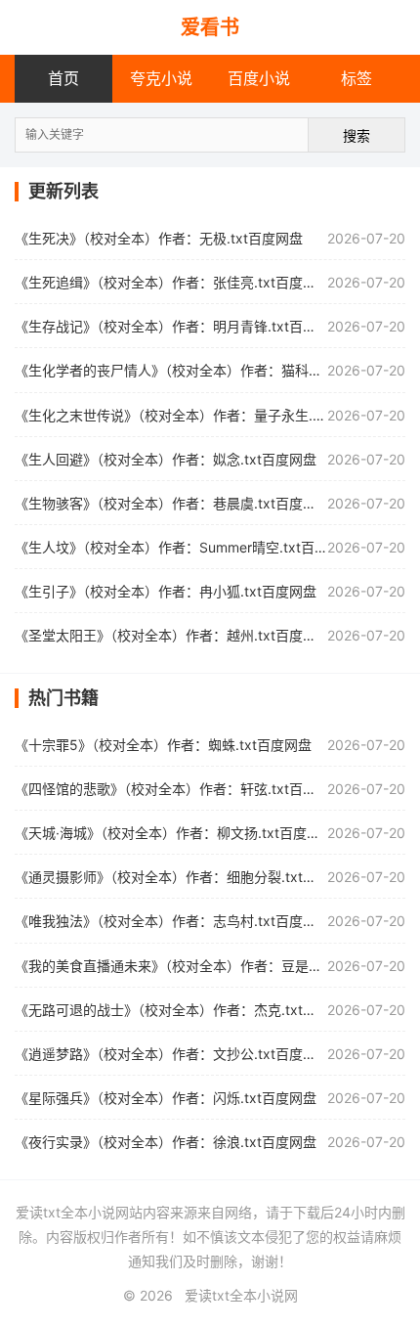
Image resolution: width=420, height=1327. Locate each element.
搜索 (356, 135)
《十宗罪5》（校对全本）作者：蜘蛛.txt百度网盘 (163, 744)
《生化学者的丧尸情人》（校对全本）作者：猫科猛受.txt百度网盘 (213, 370)
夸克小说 (161, 78)
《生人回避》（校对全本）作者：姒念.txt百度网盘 (165, 459)
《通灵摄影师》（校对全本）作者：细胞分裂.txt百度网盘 (186, 876)
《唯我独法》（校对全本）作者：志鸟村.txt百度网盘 (172, 920)
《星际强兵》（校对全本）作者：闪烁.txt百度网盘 (165, 1097)
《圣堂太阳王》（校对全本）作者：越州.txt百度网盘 (172, 635)
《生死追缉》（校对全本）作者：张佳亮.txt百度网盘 (172, 282)
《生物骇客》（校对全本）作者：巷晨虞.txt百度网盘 (172, 503)
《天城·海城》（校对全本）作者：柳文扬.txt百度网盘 (174, 832)
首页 (63, 78)
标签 (356, 78)
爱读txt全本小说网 (241, 1295)
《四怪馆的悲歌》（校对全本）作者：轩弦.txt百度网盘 (179, 788)
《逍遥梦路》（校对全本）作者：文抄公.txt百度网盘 (172, 1053)
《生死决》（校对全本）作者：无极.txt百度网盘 (159, 238)
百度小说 (259, 78)
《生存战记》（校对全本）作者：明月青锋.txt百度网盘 (179, 326)
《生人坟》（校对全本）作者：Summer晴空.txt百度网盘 (185, 547)
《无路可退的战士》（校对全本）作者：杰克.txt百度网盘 (186, 1009)
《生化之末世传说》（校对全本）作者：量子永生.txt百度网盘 (200, 415)
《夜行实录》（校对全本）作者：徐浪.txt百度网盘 (165, 1141)
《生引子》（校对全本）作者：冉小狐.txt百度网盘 (165, 591)
